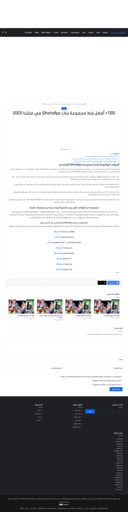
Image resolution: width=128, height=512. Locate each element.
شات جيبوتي (118, 482)
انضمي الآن (60, 248)
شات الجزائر (119, 453)
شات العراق (119, 448)
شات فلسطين (118, 441)
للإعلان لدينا (28, 32)
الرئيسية (105, 32)
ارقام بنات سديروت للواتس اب (25, 315)
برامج (84, 32)
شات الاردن (119, 439)
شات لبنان (119, 446)
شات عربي (78, 420)
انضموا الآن (60, 264)
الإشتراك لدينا (72, 508)
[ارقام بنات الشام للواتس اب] (78, 306)
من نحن (27, 508)
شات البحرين (119, 463)
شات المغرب (119, 455)
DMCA (22, 508)
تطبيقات (90, 32)
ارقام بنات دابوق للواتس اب (111, 315)
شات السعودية (118, 451)
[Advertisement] (64, 14)
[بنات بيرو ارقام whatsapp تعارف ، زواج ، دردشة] (50, 306)
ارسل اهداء (80, 508)
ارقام (77, 104)
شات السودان (118, 475)
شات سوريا (119, 443)
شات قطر (119, 460)
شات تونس (119, 458)
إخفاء (110, 154)
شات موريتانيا (118, 484)
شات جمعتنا (77, 417)
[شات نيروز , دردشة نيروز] (118, 32)
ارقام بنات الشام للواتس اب (83, 315)
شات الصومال (118, 477)
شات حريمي (77, 410)
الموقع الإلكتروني (56, 368)
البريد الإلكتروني (117, 368)
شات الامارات (119, 489)
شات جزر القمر (118, 480)
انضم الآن (57, 231)
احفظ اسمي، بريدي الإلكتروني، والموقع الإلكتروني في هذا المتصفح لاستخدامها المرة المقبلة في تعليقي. (90, 376)
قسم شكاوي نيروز (102, 508)
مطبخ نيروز (64, 32)
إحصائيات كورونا (46, 32)
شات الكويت (119, 465)
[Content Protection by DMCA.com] (64, 505)
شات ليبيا (120, 470)
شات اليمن (119, 472)
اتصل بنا (86, 508)
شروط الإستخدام (51, 508)
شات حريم (78, 413)
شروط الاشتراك (42, 508)
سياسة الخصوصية (62, 508)
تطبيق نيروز (93, 508)
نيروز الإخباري (75, 32)
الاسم (120, 359)
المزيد (56, 32)
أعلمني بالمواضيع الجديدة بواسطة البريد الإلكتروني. (106, 384)
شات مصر (119, 487)
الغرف (98, 32)
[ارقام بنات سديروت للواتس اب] (21, 306)
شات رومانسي (77, 427)
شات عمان (119, 467)
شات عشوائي (77, 423)
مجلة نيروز (33, 508)
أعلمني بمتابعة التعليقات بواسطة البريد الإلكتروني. (106, 380)
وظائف (36, 32)
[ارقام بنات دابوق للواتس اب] (107, 306)
